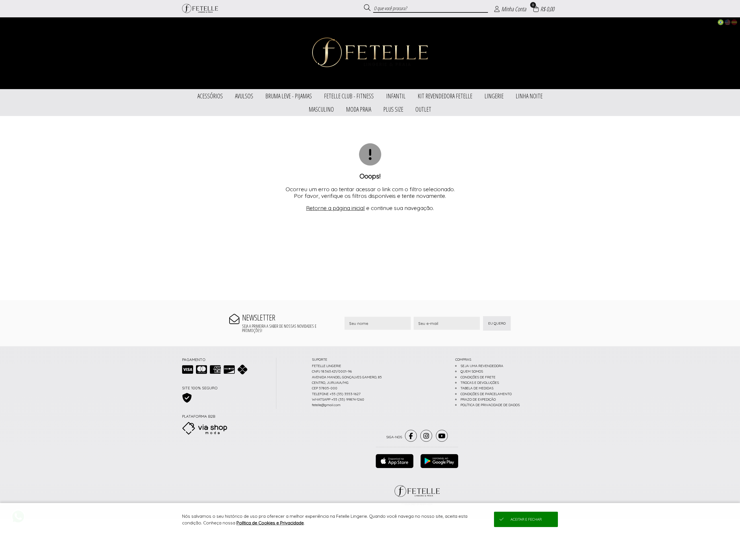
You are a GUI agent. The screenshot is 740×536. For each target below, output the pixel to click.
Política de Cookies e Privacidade (270, 523)
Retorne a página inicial (335, 208)
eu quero (497, 323)
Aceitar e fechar (526, 519)
